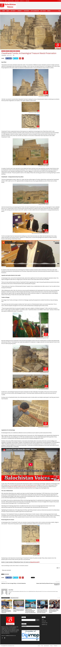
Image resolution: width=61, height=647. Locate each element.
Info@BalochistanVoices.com (11, 635)
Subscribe (27, 0)
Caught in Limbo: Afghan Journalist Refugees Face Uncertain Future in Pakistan (53, 611)
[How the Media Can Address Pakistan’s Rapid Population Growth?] (18, 604)
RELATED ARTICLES (5, 597)
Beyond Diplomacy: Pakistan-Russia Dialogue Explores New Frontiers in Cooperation (6, 611)
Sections (13, 10)
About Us (2, 0)
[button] (59, 10)
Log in (43, 619)
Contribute (17, 0)
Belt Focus (43, 10)
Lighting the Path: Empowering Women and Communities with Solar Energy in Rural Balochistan (30, 611)
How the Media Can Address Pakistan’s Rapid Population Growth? (18, 610)
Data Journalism (35, 10)
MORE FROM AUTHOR (14, 597)
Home (3, 10)
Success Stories (11, 0)
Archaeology (6, 574)
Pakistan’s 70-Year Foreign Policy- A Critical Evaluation (13, 583)
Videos (48, 10)
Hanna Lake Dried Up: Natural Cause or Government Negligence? (48, 584)
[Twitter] (60, 1)
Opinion (19, 10)
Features (50, 608)
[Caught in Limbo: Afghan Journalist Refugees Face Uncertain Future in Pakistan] (54, 604)
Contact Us (22, 0)
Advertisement (46, 645)
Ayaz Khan (4, 55)
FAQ (42, 645)
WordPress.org (44, 624)
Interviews (26, 10)
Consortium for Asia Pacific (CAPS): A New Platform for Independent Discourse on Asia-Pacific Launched (42, 611)
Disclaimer (55, 645)
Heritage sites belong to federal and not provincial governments (21, 486)
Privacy (51, 645)
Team (6, 0)
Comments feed (44, 622)
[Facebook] (58, 1)
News (8, 10)
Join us (39, 645)
